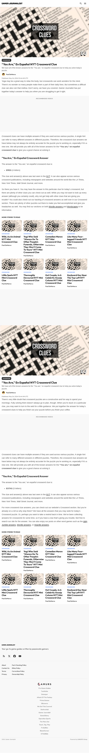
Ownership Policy (18, 674)
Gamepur (44, 694)
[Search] (81, 3)
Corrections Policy (18, 671)
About (4, 665)
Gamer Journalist (44, 713)
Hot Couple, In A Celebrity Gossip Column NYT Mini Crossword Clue (53, 279)
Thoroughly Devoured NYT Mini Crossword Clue (33, 278)
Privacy (4, 674)
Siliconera (44, 703)
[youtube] (20, 656)
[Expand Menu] (85, 3)
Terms (4, 671)
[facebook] (14, 656)
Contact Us (5, 668)
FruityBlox (44, 728)
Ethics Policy (16, 668)
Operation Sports (44, 719)
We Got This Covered (44, 706)
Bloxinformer (44, 731)
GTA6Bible (44, 734)
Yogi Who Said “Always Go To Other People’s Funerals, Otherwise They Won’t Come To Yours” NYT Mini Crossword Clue (34, 244)
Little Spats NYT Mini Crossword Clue (10, 278)
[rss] (4, 656)
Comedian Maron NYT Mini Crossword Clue (54, 239)
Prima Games (44, 700)
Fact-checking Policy (19, 665)
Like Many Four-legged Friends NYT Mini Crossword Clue (77, 240)
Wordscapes (72, 207)
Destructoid (45, 709)
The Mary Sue (44, 722)
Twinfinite (44, 691)
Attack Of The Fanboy (44, 697)
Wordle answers (56, 207)
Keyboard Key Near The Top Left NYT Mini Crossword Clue (77, 279)
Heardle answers (41, 525)
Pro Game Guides (45, 688)
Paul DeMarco (6, 245)
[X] (9, 656)
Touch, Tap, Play (44, 725)
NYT (48, 176)
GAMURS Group (82, 739)
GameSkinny (44, 716)
